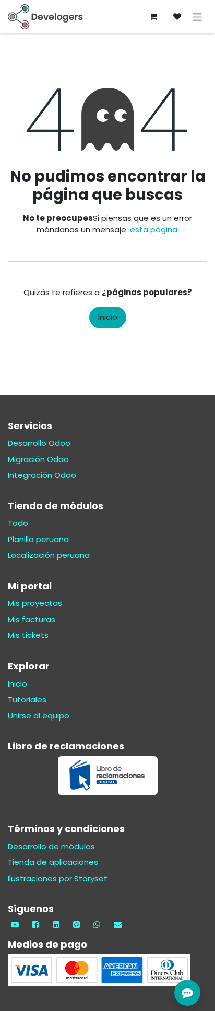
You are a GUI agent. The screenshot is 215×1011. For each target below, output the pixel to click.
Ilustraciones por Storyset (58, 878)
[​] (177, 17)
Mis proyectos (35, 603)
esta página (153, 229)
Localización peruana (49, 554)
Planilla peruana (38, 539)
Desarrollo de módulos (51, 846)
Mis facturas (31, 619)
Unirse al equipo (38, 715)
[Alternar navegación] (197, 16)
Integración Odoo (42, 474)
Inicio (107, 316)
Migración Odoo (38, 459)
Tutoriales (27, 699)
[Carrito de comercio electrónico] (153, 17)
